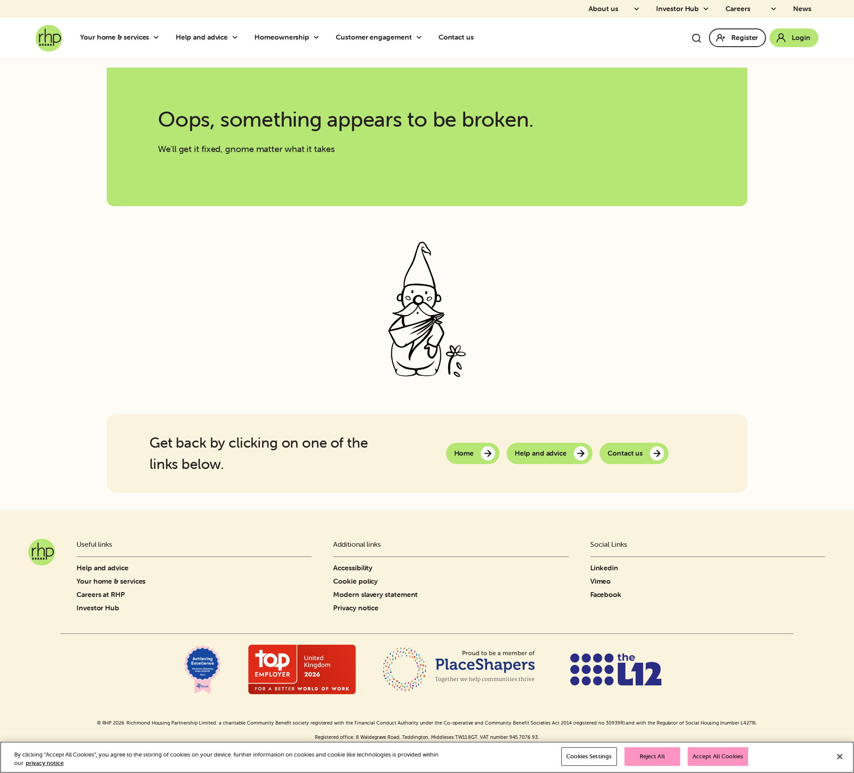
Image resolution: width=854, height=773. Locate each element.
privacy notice (45, 763)
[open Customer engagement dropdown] (421, 37)
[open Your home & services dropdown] (159, 37)
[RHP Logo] (49, 35)
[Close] (840, 756)
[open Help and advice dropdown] (237, 37)
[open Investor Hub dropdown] (708, 9)
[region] (427, 757)
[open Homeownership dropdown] (319, 37)
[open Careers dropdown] (776, 9)
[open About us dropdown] (639, 9)
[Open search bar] (696, 38)
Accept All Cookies (718, 756)
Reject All (652, 756)
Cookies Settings (589, 756)
